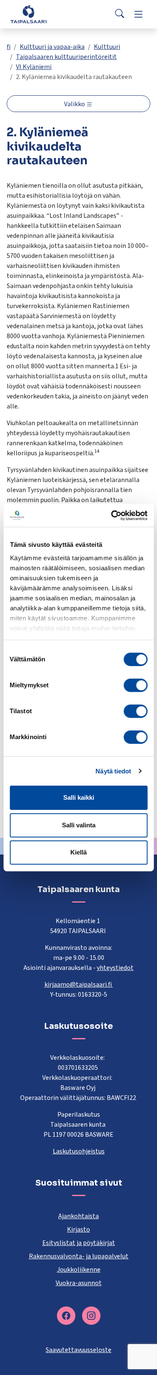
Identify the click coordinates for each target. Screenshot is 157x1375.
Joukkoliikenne (78, 1269)
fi (8, 46)
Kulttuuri (107, 46)
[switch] (135, 685)
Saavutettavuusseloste (78, 1350)
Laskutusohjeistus (79, 1151)
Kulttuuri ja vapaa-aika (52, 46)
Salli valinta (78, 825)
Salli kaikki (78, 797)
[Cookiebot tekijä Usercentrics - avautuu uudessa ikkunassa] (111, 515)
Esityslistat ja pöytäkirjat (78, 1242)
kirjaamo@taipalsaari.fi (78, 984)
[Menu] (138, 14)
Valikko (75, 104)
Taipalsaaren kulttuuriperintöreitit (66, 56)
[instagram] (91, 1315)
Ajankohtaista (78, 1216)
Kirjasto (78, 1229)
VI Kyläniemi (33, 66)
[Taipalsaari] (28, 14)
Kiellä (78, 852)
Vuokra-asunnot (79, 1283)
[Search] (120, 14)
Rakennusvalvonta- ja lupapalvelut (79, 1256)
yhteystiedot (115, 967)
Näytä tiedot (113, 771)
